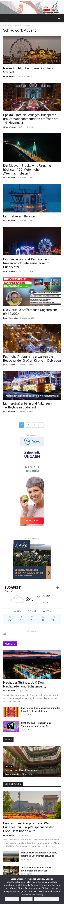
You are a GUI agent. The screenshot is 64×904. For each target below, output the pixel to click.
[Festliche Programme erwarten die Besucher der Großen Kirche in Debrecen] (32, 338)
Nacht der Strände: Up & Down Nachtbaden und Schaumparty (24, 684)
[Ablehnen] (60, 889)
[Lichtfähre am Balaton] (32, 198)
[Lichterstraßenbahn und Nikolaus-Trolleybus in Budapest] (32, 385)
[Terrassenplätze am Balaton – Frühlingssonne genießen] (11, 871)
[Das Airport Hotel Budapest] (32, 761)
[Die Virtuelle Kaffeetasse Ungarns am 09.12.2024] (32, 291)
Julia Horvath (9, 177)
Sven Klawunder (10, 318)
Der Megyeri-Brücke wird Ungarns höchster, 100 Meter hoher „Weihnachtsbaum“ (27, 169)
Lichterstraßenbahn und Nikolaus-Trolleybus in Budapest (27, 405)
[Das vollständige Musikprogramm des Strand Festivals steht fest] (11, 711)
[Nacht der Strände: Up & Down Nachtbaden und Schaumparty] (32, 664)
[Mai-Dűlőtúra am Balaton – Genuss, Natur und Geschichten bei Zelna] (11, 856)
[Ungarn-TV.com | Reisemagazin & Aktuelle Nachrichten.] (32, 7)
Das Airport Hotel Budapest (21, 770)
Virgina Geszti (9, 76)
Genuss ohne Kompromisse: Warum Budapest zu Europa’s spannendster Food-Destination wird (28, 827)
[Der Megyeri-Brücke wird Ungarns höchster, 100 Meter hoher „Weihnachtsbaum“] (32, 147)
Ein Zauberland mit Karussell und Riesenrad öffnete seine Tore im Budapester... (26, 263)
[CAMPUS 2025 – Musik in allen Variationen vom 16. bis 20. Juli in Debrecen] (11, 726)
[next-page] (41, 425)
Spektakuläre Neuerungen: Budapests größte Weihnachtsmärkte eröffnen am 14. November (30, 119)
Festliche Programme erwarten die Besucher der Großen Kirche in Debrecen (32, 358)
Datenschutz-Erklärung (46, 899)
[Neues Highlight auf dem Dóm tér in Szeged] (32, 50)
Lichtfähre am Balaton (19, 216)
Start (5, 25)
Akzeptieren (12, 899)
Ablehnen (26, 899)
